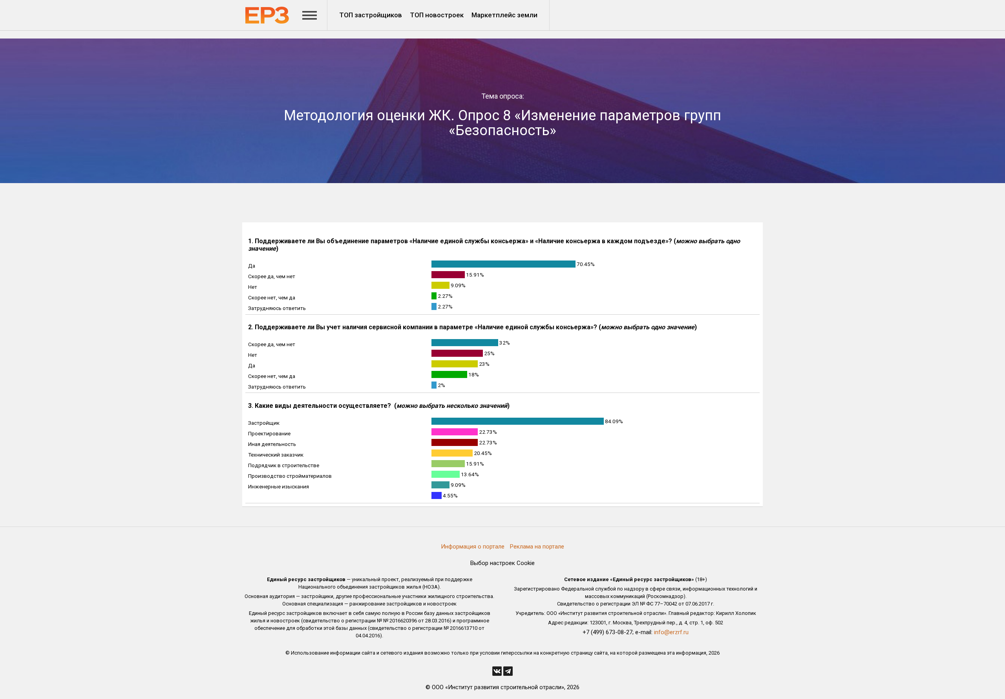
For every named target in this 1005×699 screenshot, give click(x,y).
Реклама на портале (537, 546)
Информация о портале (472, 546)
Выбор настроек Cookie (502, 563)
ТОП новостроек (437, 15)
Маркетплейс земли (504, 15)
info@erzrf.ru (671, 632)
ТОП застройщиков (370, 15)
